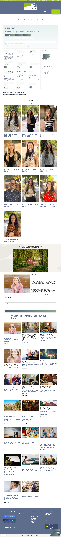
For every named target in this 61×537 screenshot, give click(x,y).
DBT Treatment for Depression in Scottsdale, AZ (30, 471)
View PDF (6, 87)
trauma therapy (52, 334)
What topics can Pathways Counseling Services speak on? (15, 94)
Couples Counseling (8, 412)
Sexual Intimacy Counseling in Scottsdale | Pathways (48, 390)
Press (8, 44)
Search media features (8, 40)
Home (33, 535)
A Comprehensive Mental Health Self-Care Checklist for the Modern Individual (12, 498)
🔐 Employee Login (9, 520)
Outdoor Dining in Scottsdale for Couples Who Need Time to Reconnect (29, 419)
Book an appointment (10, 35)
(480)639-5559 (50, 520)
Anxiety (5, 467)
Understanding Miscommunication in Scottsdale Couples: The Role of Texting (11, 472)
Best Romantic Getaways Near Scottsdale (12, 443)
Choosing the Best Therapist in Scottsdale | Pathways (11, 339)
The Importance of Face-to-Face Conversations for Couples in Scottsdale (48, 445)
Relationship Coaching (45, 387)
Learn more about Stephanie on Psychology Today (42, 294)
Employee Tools (8, 529)
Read (18, 87)
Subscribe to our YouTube (9, 516)
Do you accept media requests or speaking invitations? (14, 92)
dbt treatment (30, 466)
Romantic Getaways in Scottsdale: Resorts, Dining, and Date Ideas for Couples (12, 419)
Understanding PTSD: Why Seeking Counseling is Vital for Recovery (48, 469)
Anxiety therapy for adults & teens (49, 71)
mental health (31, 338)
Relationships (53, 387)
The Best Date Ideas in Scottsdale (29, 443)
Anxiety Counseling (26, 334)
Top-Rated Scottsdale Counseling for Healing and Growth (11, 389)
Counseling (28, 336)
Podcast (12, 44)
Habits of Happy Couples (30, 497)
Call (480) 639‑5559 (46, 56)
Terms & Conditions (9, 527)
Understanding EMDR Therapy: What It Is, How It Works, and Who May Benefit (30, 391)
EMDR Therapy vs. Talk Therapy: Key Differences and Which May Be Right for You (48, 338)
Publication (16, 44)
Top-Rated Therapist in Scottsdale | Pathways (11, 366)
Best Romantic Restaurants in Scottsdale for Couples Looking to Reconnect (48, 412)
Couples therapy (46, 72)
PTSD (47, 334)
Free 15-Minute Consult (55, 535)
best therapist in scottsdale (10, 335)
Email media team (46, 54)
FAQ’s (46, 517)
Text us (57, 530)
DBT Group (24, 466)
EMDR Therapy (34, 336)
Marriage (42, 386)
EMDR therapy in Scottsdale (48, 70)
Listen (18, 67)
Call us (57, 532)
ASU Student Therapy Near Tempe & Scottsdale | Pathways (30, 364)
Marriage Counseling (49, 386)
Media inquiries (19, 35)
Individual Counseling (27, 337)
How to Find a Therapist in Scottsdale (30, 341)
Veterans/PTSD (21, 44)
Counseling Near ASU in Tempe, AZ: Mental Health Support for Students (48, 363)
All (5, 44)
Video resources (27, 35)
